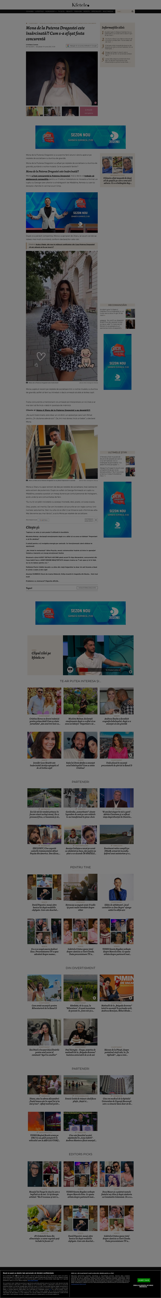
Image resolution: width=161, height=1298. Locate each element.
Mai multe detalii (33, 1280)
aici (50, 1289)
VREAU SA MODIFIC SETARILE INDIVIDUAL (143, 1285)
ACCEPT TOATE (143, 1280)
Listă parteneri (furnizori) (78, 1284)
